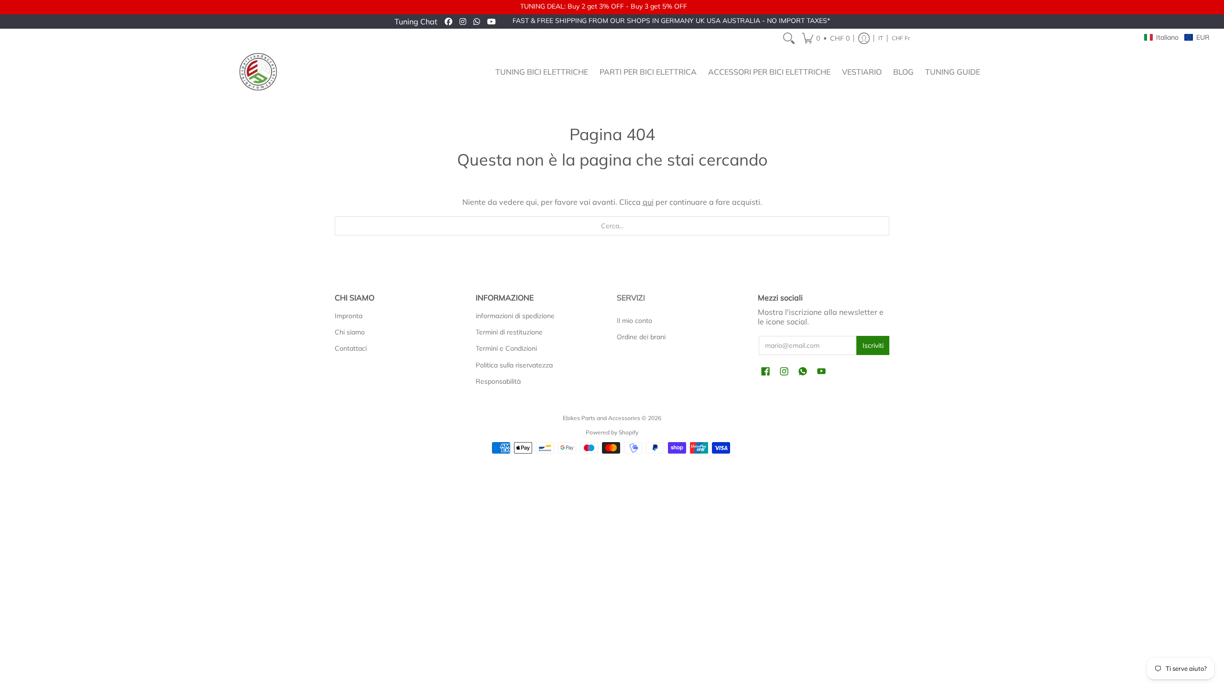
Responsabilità (498, 381)
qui (648, 202)
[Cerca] (789, 38)
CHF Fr (901, 38)
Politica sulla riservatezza (514, 365)
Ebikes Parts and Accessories (601, 418)
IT (880, 38)
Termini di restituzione (509, 332)
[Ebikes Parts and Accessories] (258, 72)
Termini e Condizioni (506, 348)
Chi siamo (350, 332)
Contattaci (351, 348)
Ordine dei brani (641, 337)
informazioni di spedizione (515, 315)
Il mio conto (634, 320)
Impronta (348, 315)
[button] (826, 38)
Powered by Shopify (612, 432)
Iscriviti (873, 345)
